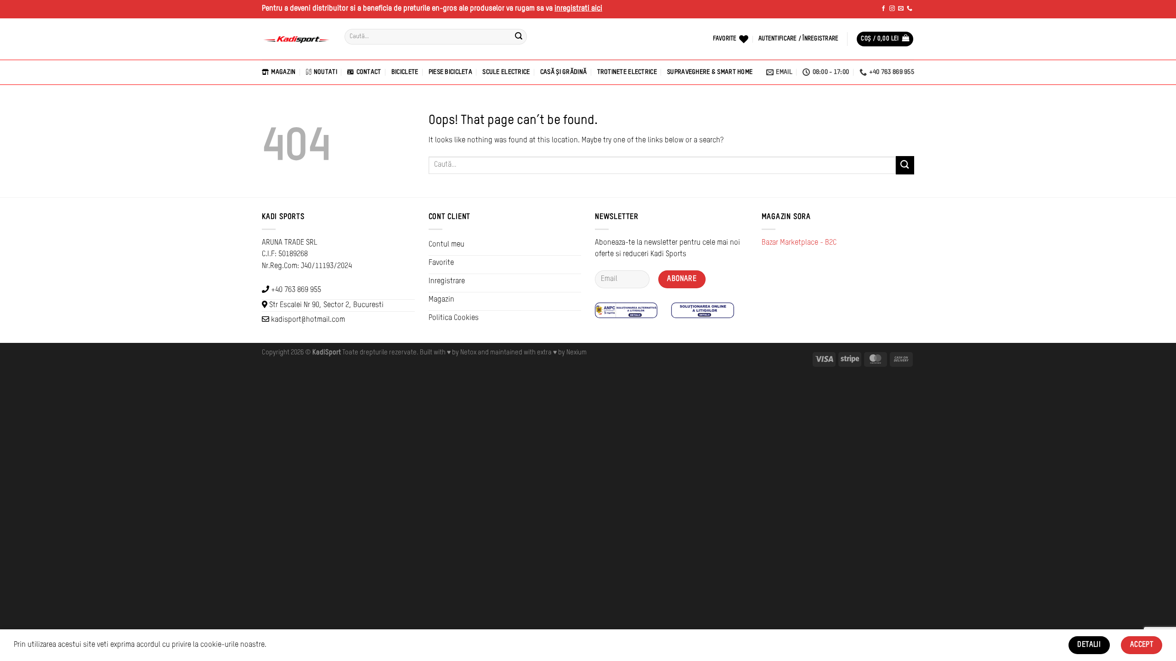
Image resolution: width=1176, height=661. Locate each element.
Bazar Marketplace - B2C (799, 242)
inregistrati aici (578, 8)
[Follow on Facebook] (883, 9)
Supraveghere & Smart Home (709, 72)
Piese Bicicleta (450, 72)
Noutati (325, 72)
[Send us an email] (901, 9)
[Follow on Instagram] (892, 9)
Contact (368, 72)
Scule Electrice (506, 72)
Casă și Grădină (563, 72)
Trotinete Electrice (627, 72)
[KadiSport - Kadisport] (296, 39)
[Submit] (518, 37)
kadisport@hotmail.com (308, 320)
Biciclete (404, 72)
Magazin (283, 72)
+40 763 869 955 (296, 290)
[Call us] (909, 9)
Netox (468, 352)
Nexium (576, 352)
